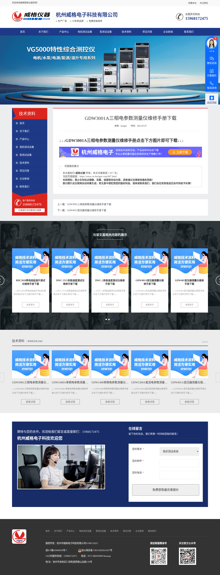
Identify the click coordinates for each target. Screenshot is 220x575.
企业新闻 (168, 31)
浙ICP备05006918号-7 (56, 550)
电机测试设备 (85, 31)
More (205, 342)
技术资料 (126, 31)
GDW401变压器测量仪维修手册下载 (159, 260)
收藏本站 (192, 3)
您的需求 (138, 449)
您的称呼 (138, 461)
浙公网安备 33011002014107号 (96, 550)
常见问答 (147, 31)
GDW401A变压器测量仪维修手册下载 (121, 260)
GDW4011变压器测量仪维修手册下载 (86, 210)
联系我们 (189, 31)
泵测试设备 (106, 31)
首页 (22, 31)
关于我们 (43, 31)
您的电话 (138, 472)
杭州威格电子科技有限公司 (87, 15)
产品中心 (64, 31)
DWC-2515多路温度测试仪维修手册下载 (43, 260)
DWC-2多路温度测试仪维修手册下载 (81, 260)
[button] (106, 319)
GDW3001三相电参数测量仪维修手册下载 (89, 204)
